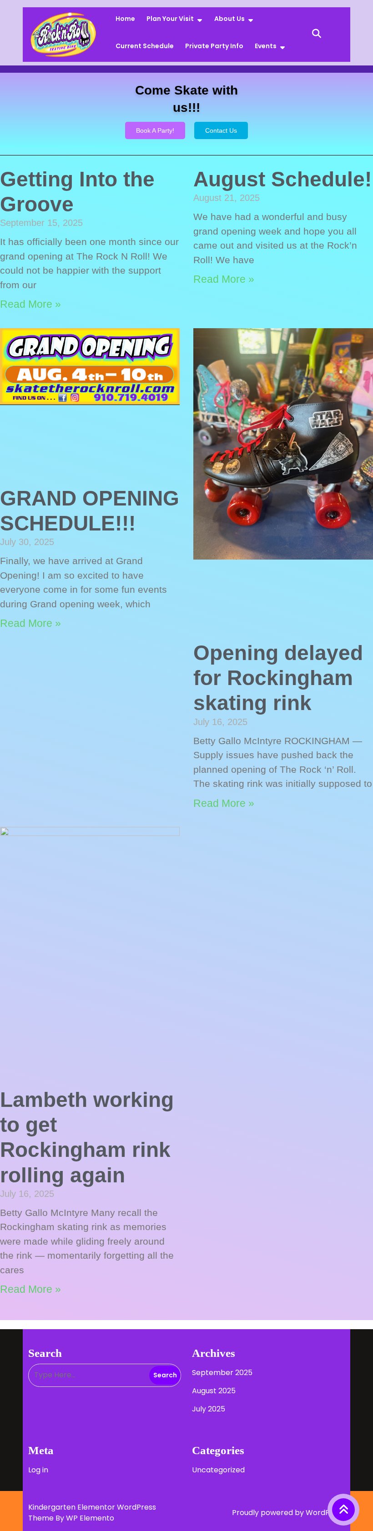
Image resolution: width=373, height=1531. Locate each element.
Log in (38, 1470)
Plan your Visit (170, 18)
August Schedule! (282, 179)
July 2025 (208, 1409)
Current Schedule (145, 45)
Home (125, 18)
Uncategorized (218, 1470)
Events (266, 45)
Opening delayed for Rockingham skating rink (278, 678)
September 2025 (222, 1372)
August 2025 (214, 1391)
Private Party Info (214, 45)
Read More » (30, 304)
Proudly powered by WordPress (288, 1512)
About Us (229, 18)
